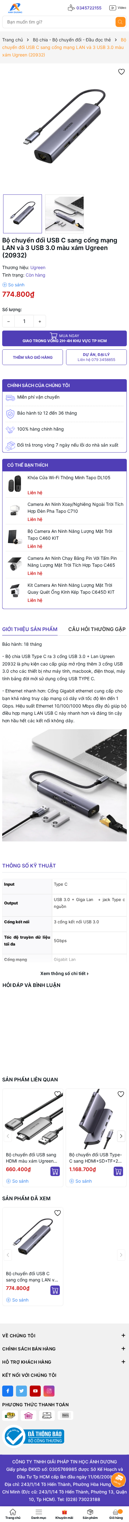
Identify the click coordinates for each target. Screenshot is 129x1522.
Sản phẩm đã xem (26, 1198)
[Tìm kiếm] (121, 22)
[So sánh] (13, 284)
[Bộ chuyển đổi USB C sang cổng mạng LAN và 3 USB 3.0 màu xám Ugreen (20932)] (33, 1238)
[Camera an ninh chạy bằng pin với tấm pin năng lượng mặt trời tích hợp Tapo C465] (15, 564)
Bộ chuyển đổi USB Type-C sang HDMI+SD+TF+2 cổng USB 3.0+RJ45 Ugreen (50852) (95, 1158)
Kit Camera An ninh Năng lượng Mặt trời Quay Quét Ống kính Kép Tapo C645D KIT (71, 588)
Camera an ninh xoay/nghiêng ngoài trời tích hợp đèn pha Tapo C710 (75, 507)
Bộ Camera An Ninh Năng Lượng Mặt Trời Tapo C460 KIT (70, 534)
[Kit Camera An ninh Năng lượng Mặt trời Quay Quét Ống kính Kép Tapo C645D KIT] (15, 591)
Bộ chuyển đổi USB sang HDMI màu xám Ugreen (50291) (31, 1158)
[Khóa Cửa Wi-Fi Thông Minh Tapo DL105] (15, 483)
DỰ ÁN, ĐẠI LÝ (96, 357)
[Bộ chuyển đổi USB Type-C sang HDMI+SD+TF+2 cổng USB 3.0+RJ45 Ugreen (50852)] (96, 1119)
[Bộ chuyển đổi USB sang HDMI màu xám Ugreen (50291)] (33, 1119)
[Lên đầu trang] (118, 1496)
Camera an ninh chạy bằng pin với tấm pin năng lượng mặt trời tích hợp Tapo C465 (72, 561)
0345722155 (88, 7)
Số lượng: (12, 309)
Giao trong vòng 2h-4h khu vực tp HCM (65, 338)
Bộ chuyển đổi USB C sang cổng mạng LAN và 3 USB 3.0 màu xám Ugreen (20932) (31, 1277)
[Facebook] (7, 1391)
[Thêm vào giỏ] (55, 1171)
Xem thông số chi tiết (63, 973)
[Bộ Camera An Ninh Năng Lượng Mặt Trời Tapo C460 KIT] (15, 537)
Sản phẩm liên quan (30, 1079)
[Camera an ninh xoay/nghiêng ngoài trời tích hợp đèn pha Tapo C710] (15, 510)
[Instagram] (49, 1391)
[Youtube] (35, 1391)
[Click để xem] (64, 128)
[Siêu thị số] (30, 8)
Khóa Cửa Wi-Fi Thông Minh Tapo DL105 (69, 477)
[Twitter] (21, 1391)
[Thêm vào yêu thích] (121, 71)
